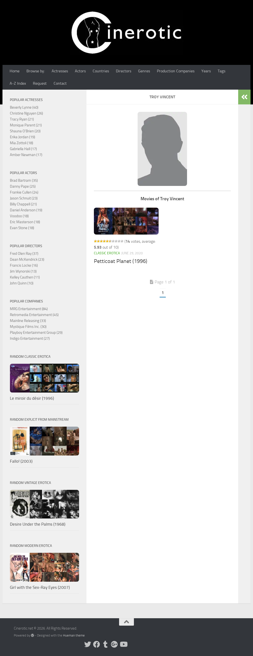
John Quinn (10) (21, 283)
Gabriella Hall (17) (23, 149)
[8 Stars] (116, 241)
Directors (123, 71)
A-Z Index (18, 83)
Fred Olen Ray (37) (24, 253)
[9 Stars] (119, 241)
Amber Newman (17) (26, 155)
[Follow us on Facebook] (96, 644)
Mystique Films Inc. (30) (28, 326)
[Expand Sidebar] (244, 97)
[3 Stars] (101, 241)
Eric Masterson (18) (25, 222)
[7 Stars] (113, 241)
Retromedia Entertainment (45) (34, 315)
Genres (144, 71)
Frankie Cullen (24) (24, 192)
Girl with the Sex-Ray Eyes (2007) (40, 587)
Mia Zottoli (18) (21, 143)
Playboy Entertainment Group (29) (36, 332)
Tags (221, 71)
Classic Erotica (107, 253)
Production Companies (175, 71)
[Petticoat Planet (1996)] (126, 221)
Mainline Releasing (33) (28, 320)
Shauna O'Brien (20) (25, 131)
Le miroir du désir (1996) (32, 398)
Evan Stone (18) (22, 228)
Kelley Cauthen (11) (25, 277)
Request (40, 83)
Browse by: (35, 71)
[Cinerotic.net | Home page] (126, 32)
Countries (101, 71)
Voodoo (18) (19, 216)
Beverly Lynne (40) (24, 107)
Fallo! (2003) (21, 461)
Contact (60, 83)
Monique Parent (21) (26, 125)
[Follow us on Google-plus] (114, 644)
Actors (80, 71)
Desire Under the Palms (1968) (37, 524)
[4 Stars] (104, 241)
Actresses (60, 71)
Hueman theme (74, 635)
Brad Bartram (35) (24, 180)
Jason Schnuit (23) (24, 198)
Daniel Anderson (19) (26, 210)
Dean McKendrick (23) (27, 259)
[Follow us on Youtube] (123, 644)
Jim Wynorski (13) (23, 271)
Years (206, 71)
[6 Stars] (110, 241)
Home (15, 71)
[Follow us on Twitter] (87, 644)
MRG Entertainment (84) (29, 309)
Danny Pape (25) (23, 186)
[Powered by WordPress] (32, 635)
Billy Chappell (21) (23, 204)
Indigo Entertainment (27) (30, 338)
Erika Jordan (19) (22, 137)
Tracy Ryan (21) (22, 119)
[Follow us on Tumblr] (105, 644)
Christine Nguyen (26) (26, 113)
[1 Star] (95, 241)
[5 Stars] (107, 241)
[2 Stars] (98, 241)
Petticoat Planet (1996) (120, 261)
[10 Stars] (122, 241)
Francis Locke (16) (24, 265)
